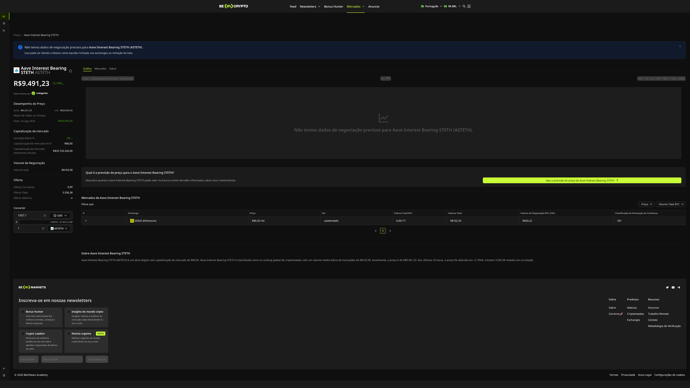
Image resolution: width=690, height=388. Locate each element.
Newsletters (308, 6)
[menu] (4, 23)
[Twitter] (667, 288)
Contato (652, 320)
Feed (293, 6)
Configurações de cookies (669, 375)
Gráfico (87, 68)
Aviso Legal (645, 375)
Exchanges (633, 320)
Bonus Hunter (333, 6)
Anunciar (653, 307)
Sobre (112, 68)
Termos (614, 375)
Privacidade (628, 375)
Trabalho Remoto (658, 313)
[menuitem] (4, 16)
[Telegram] (679, 288)
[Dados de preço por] (40, 93)
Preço (17, 35)
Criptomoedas (635, 313)
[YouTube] (673, 288)
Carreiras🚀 (616, 313)
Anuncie (373, 6)
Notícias (632, 307)
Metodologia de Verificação (664, 326)
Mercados (353, 6)
